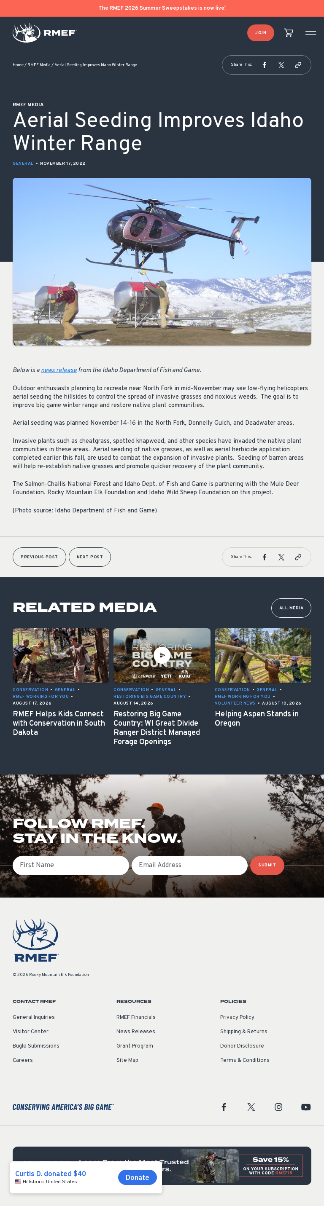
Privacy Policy (237, 1017)
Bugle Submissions (36, 1046)
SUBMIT (267, 865)
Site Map (127, 1060)
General (23, 163)
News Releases (135, 1032)
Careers (23, 1060)
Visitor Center (31, 1032)
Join (260, 33)
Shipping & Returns (243, 1032)
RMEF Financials (136, 1017)
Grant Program (134, 1046)
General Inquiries (34, 1017)
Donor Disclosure (242, 1046)
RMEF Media (39, 65)
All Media (291, 608)
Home (18, 65)
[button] (264, 65)
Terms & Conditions (245, 1060)
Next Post (90, 557)
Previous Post (39, 557)
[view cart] (288, 33)
